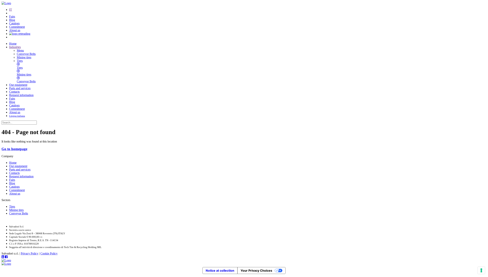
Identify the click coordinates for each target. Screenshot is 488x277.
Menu (20, 50)
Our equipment (18, 84)
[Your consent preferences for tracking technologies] (481, 270)
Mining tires (16, 210)
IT (10, 9)
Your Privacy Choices (256, 270)
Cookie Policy (49, 253)
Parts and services (19, 88)
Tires (12, 206)
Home (13, 43)
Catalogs (14, 23)
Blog (12, 20)
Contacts (14, 91)
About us (14, 30)
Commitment (17, 26)
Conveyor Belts (18, 213)
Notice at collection (220, 270)
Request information (21, 95)
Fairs (12, 16)
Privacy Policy (29, 253)
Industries (15, 47)
